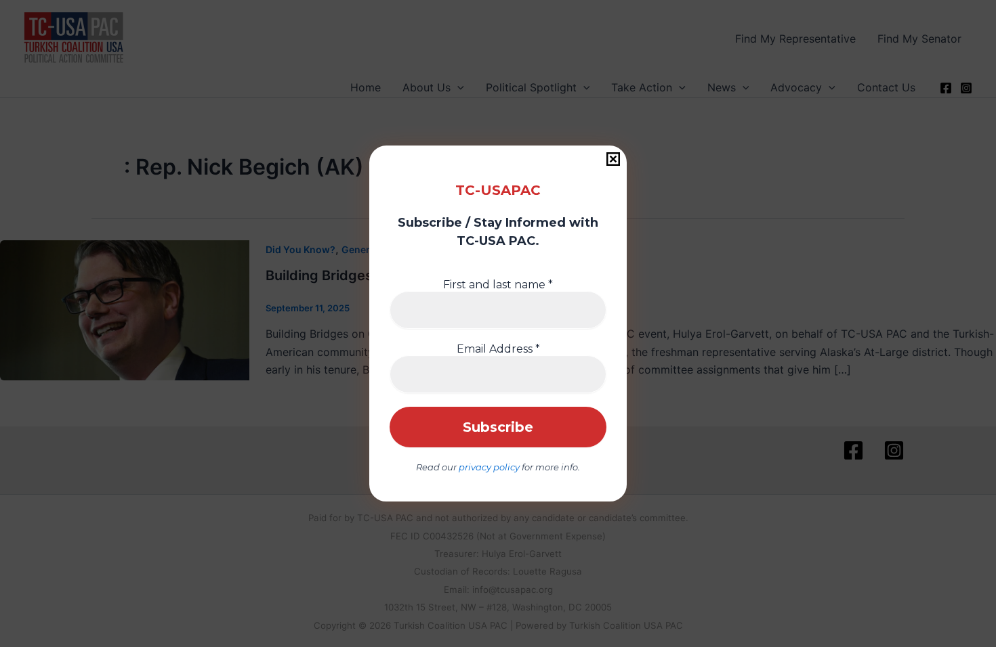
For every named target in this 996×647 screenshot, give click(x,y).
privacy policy (489, 467)
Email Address (498, 348)
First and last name (498, 284)
